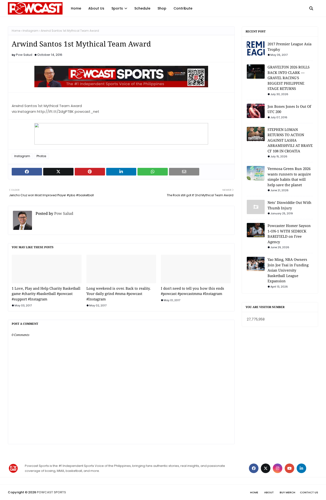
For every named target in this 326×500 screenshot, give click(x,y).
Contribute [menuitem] (183, 8)
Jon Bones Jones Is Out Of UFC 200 (289, 109)
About (269, 492)
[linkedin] (301, 468)
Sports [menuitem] (117, 8)
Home (16, 31)
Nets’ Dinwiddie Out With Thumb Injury (289, 205)
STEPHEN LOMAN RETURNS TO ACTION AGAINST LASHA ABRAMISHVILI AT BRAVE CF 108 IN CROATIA (290, 140)
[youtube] (289, 468)
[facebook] (253, 468)
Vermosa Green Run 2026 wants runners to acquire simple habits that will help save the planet (289, 176)
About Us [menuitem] (96, 8)
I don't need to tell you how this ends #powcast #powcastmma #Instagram (192, 291)
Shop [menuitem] (162, 8)
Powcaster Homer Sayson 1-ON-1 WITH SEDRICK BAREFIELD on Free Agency (289, 233)
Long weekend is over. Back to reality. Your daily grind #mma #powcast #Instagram (118, 293)
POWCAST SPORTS (51, 492)
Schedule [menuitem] (142, 8)
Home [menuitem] (76, 8)
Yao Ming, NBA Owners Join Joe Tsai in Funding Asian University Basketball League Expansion (288, 270)
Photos (41, 156)
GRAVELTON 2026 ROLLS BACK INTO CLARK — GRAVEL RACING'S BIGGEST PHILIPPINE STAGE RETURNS (289, 78)
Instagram (30, 31)
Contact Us (309, 492)
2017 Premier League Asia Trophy (289, 46)
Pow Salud (24, 54)
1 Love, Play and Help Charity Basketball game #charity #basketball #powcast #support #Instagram (46, 293)
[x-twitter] (265, 468)
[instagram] (277, 468)
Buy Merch (287, 492)
